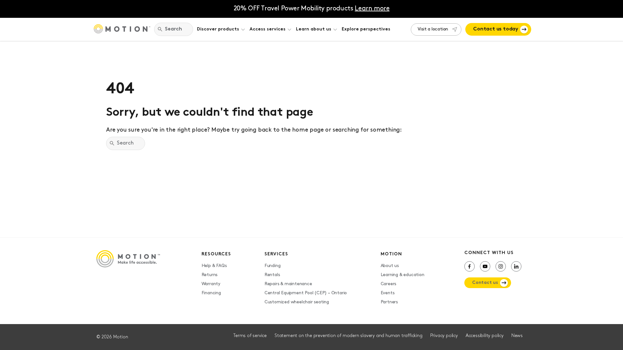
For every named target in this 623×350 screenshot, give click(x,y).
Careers (389, 284)
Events (388, 293)
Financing (211, 293)
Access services (268, 29)
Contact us (485, 282)
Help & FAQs (214, 265)
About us (390, 265)
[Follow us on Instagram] (500, 266)
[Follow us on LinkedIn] (516, 266)
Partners (389, 302)
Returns (210, 275)
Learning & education (402, 275)
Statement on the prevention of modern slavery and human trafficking (348, 335)
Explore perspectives (366, 29)
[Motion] (122, 29)
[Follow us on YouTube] (485, 266)
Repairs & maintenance (288, 284)
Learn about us (313, 29)
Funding (272, 265)
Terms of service (250, 335)
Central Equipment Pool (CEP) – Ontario (305, 293)
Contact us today (495, 29)
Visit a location (433, 29)
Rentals (272, 275)
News (517, 335)
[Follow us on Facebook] (469, 266)
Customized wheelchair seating (296, 302)
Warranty (211, 284)
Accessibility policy (485, 335)
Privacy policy (444, 335)
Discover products (218, 29)
